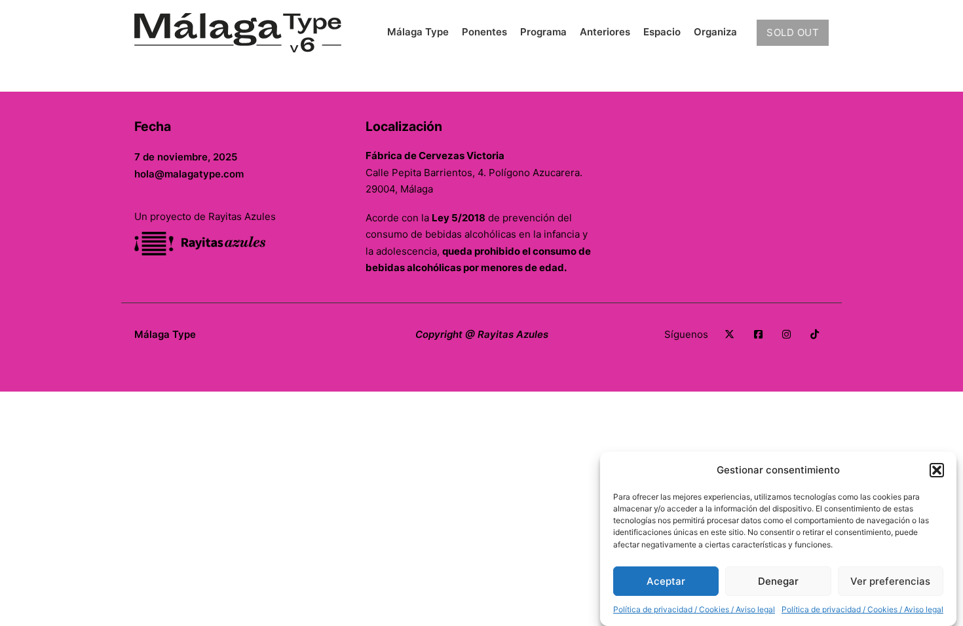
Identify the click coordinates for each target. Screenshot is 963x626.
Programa (543, 32)
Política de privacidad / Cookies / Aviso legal (694, 609)
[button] (936, 470)
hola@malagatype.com (189, 174)
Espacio (662, 32)
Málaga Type (418, 32)
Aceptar (666, 581)
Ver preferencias (890, 581)
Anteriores (605, 32)
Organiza (715, 32)
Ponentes (484, 32)
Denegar (778, 581)
